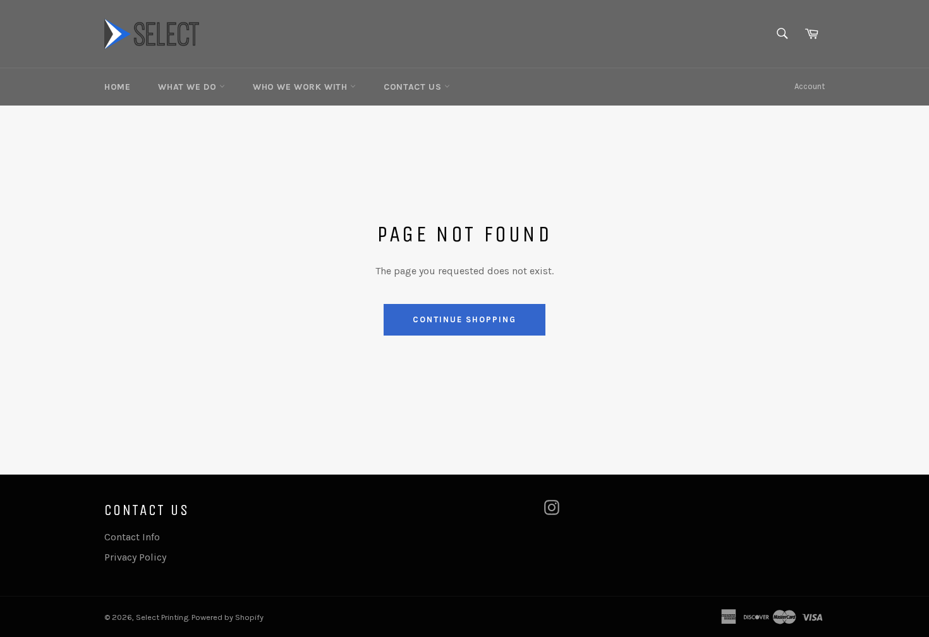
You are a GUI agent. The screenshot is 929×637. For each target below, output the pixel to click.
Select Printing (162, 617)
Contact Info (132, 537)
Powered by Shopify (227, 617)
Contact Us (414, 87)
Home (117, 87)
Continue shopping (464, 319)
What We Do (188, 87)
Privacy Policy (135, 557)
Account (809, 86)
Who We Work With (301, 87)
